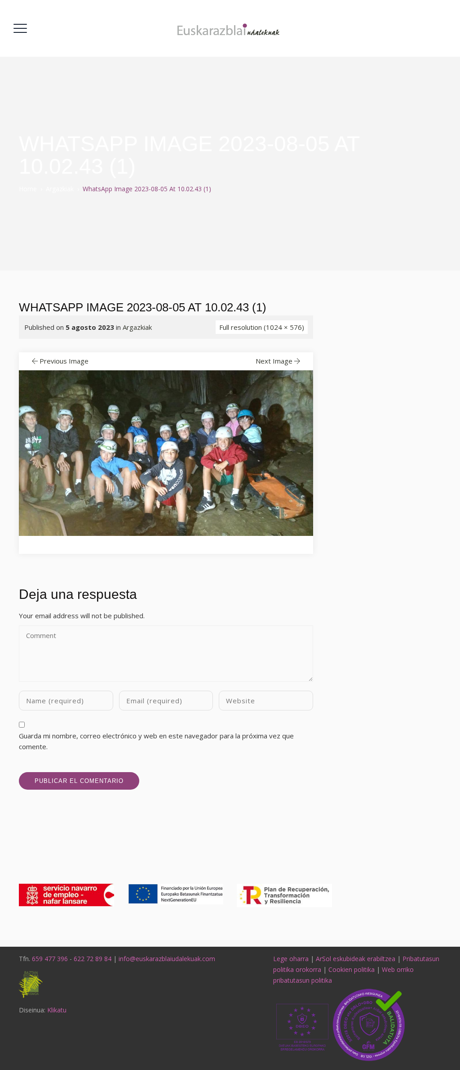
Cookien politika (351, 969)
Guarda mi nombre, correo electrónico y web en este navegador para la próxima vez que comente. (156, 741)
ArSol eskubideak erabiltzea (355, 958)
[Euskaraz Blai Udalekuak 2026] (229, 28)
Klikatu (56, 1010)
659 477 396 (50, 958)
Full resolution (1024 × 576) (261, 327)
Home (28, 188)
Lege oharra (291, 958)
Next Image (274, 360)
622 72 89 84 (92, 958)
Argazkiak (137, 327)
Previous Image (64, 360)
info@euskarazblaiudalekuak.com (167, 958)
